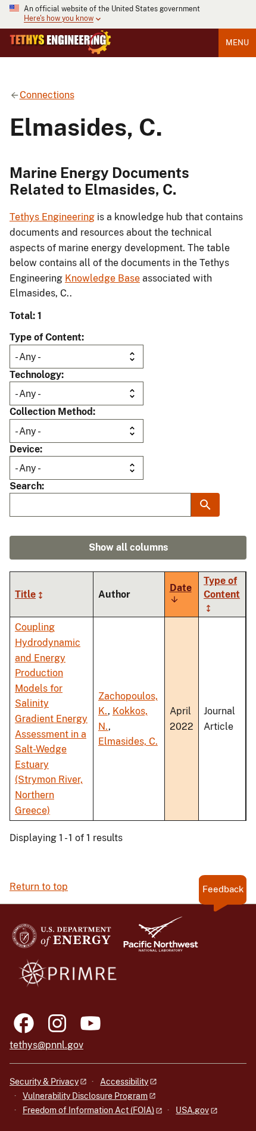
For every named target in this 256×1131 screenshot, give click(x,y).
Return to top (39, 886)
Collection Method (51, 411)
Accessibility (124, 1081)
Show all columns (128, 547)
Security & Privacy (44, 1081)
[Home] (60, 42)
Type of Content (46, 337)
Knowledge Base (102, 278)
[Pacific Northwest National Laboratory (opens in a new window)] (156, 939)
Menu (237, 42)
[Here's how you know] (128, 14)
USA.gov (192, 1110)
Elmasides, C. (128, 741)
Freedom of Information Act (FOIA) (88, 1110)
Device (25, 449)
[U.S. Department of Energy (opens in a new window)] (62, 939)
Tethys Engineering (52, 217)
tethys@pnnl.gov (46, 1045)
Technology (35, 374)
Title (25, 594)
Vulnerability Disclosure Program (85, 1096)
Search (26, 486)
